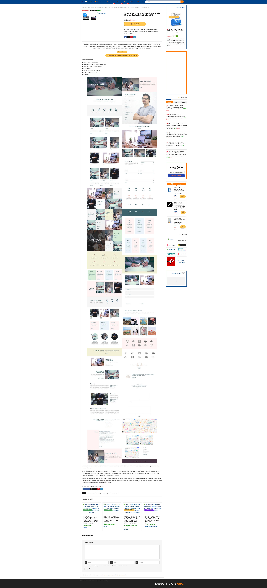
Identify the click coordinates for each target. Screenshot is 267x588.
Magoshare (176, 198)
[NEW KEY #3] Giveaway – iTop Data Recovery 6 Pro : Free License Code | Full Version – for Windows (176, 134)
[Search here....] (182, 1)
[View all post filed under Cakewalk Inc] (182, 240)
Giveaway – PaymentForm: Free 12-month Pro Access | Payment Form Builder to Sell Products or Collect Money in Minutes (91, 519)
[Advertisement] (176, 73)
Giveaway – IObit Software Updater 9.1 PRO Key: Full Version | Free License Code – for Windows (175, 143)
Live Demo (123, 52)
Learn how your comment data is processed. (114, 575)
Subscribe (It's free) (176, 175)
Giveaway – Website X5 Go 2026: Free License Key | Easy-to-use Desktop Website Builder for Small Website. (111, 519)
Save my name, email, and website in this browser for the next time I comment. (106, 566)
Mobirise (99, 10)
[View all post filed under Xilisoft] (171, 240)
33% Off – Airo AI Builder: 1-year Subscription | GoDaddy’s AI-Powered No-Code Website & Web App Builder (152, 519)
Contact (141, 2)
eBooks (127, 2)
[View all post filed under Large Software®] (171, 254)
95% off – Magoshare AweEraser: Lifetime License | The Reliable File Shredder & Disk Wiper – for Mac (179, 190)
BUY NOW (135, 24)
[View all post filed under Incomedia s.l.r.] (182, 245)
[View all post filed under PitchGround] (182, 254)
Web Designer (106, 493)
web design (98, 493)
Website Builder (108, 7)
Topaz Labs (176, 214)
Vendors (134, 2)
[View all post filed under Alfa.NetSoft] (171, 249)
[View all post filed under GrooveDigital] (171, 245)
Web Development (98, 7)
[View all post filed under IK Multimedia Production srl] (171, 261)
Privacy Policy (95, 581)
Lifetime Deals (112, 2)
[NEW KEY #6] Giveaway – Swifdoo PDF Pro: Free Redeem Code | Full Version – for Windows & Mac (175, 116)
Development (89, 7)
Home (83, 7)
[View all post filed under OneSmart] (182, 249)
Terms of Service (88, 581)
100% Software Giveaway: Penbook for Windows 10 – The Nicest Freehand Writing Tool (179, 221)
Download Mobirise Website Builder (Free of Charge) (123, 55)
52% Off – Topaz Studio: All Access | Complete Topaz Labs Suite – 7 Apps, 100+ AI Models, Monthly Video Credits (179, 206)
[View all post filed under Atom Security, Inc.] (182, 261)
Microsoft (175, 229)
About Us (82, 581)
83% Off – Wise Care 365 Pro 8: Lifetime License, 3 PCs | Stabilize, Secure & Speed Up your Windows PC (175, 31)
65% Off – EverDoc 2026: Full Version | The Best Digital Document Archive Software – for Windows (175, 107)
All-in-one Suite (90, 493)
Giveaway (120, 2)
